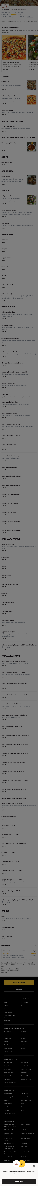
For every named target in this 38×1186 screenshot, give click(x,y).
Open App (19, 1181)
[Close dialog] (34, 1166)
